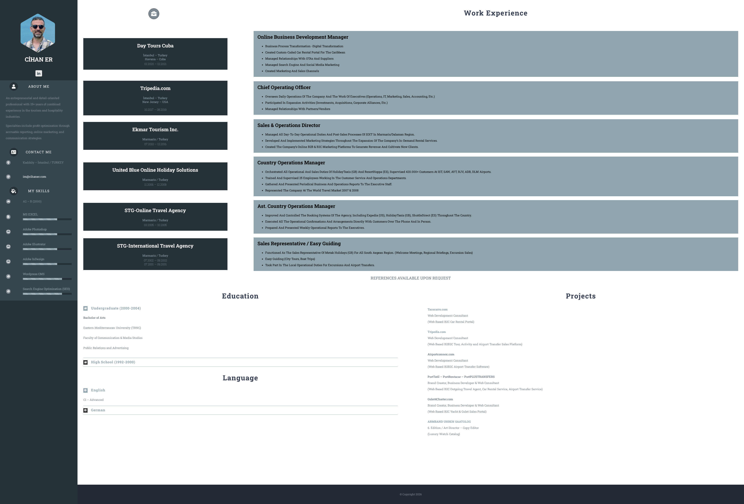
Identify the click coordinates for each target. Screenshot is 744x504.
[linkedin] (38, 73)
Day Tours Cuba (155, 45)
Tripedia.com (155, 88)
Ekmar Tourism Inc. (155, 129)
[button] (240, 308)
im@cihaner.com (34, 176)
